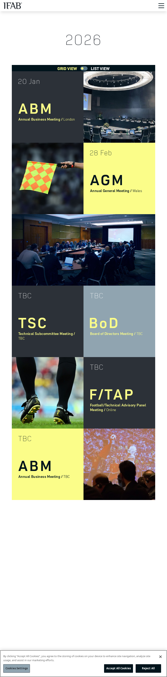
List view (100, 68)
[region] (83, 663)
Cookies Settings (16, 668)
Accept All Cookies (118, 668)
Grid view (67, 68)
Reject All (148, 668)
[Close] (160, 656)
